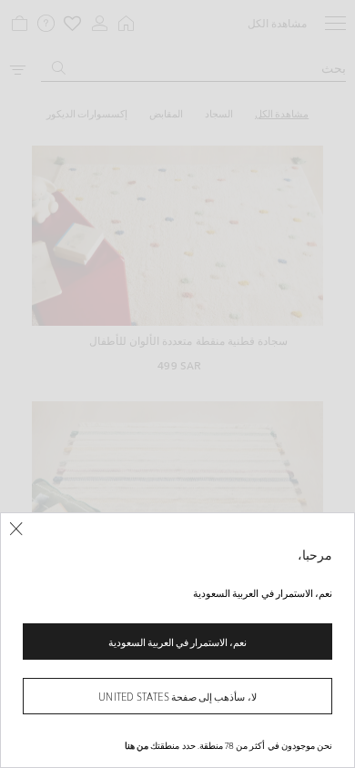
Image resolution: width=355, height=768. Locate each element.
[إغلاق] (16, 529)
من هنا (136, 745)
